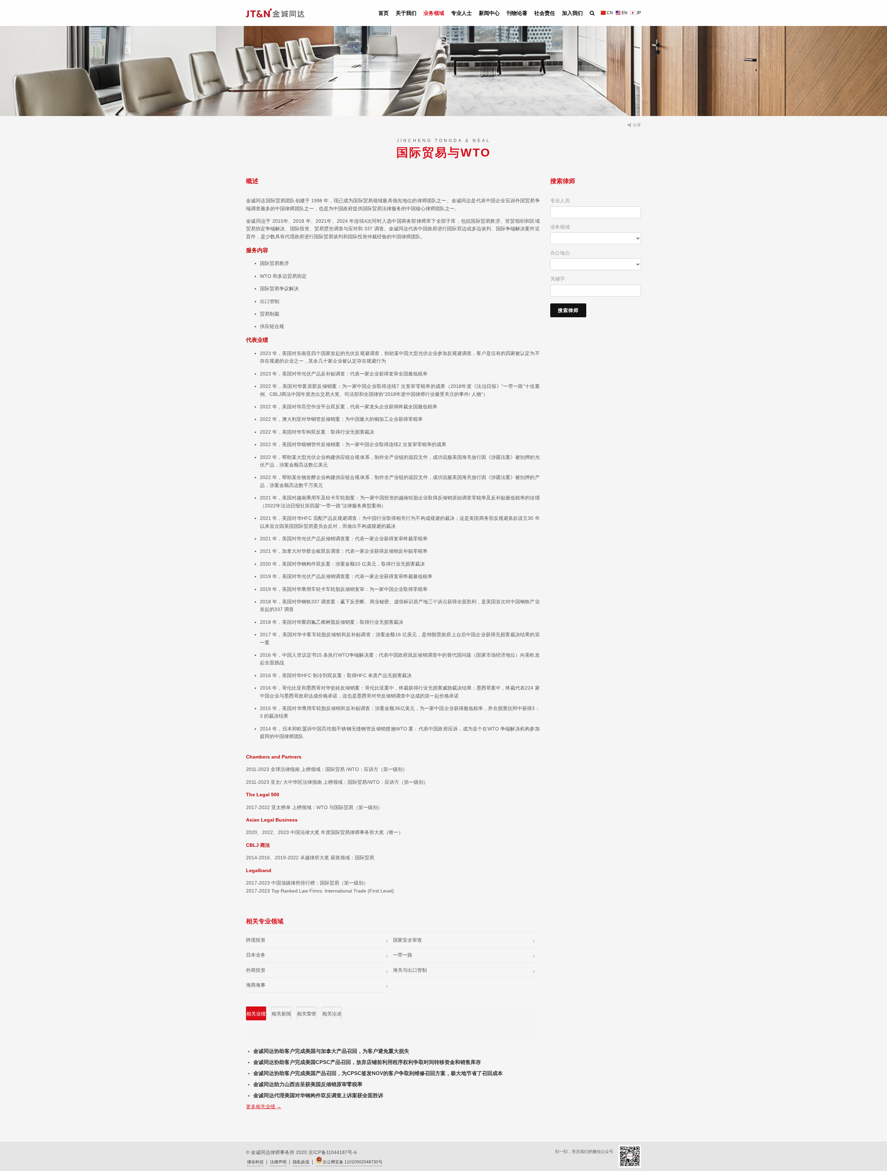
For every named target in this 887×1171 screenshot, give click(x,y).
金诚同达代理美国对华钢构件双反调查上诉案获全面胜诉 (318, 1095)
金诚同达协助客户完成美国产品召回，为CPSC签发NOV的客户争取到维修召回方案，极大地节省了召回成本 (378, 1073)
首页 (383, 13)
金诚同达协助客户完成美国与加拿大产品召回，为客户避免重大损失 (331, 1051)
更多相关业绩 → (263, 1106)
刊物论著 (517, 13)
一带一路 (402, 955)
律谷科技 (255, 1162)
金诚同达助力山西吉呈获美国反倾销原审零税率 (307, 1084)
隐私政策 (301, 1162)
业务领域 (433, 13)
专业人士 (461, 13)
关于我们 (406, 13)
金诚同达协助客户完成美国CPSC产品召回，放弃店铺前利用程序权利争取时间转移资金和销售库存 (367, 1062)
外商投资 (255, 970)
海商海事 (255, 985)
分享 (637, 125)
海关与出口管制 (410, 970)
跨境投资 (255, 940)
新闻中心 (489, 13)
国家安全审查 (407, 940)
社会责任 (544, 13)
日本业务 (255, 955)
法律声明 (278, 1162)
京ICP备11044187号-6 (332, 1152)
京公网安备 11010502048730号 (353, 1162)
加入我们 (572, 13)
